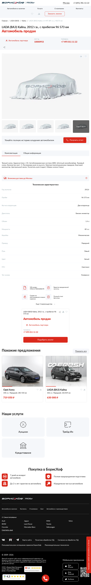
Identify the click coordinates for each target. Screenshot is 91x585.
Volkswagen (50, 527)
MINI (48, 521)
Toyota (48, 524)
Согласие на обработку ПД (68, 540)
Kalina (24, 21)
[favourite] (32, 13)
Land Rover (28, 524)
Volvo (71, 521)
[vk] (3, 540)
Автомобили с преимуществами (57, 509)
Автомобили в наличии (16, 8)
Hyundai (5, 527)
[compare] (39, 13)
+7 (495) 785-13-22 (81, 3)
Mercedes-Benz (29, 527)
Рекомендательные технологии (57, 545)
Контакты (79, 8)
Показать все (81, 351)
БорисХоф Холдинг (14, 567)
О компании (59, 8)
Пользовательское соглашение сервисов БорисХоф (21, 545)
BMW (4, 524)
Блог (42, 509)
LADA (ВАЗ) (14, 21)
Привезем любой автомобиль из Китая (88, 555)
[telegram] (17, 540)
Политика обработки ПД (44, 540)
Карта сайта (27, 540)
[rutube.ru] (10, 540)
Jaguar (26, 521)
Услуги (40, 8)
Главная (5, 21)
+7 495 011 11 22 (69, 41)
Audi (3, 521)
